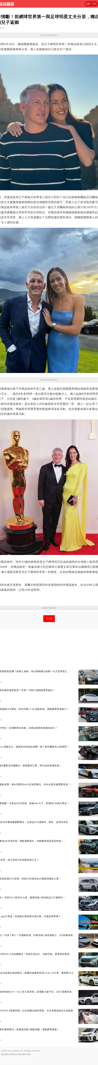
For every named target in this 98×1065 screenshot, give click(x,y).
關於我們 (4, 1054)
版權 (28, 1054)
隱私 (24, 1054)
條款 (20, 1054)
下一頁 (49, 619)
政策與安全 (13, 1054)
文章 (88, 4)
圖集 (95, 4)
